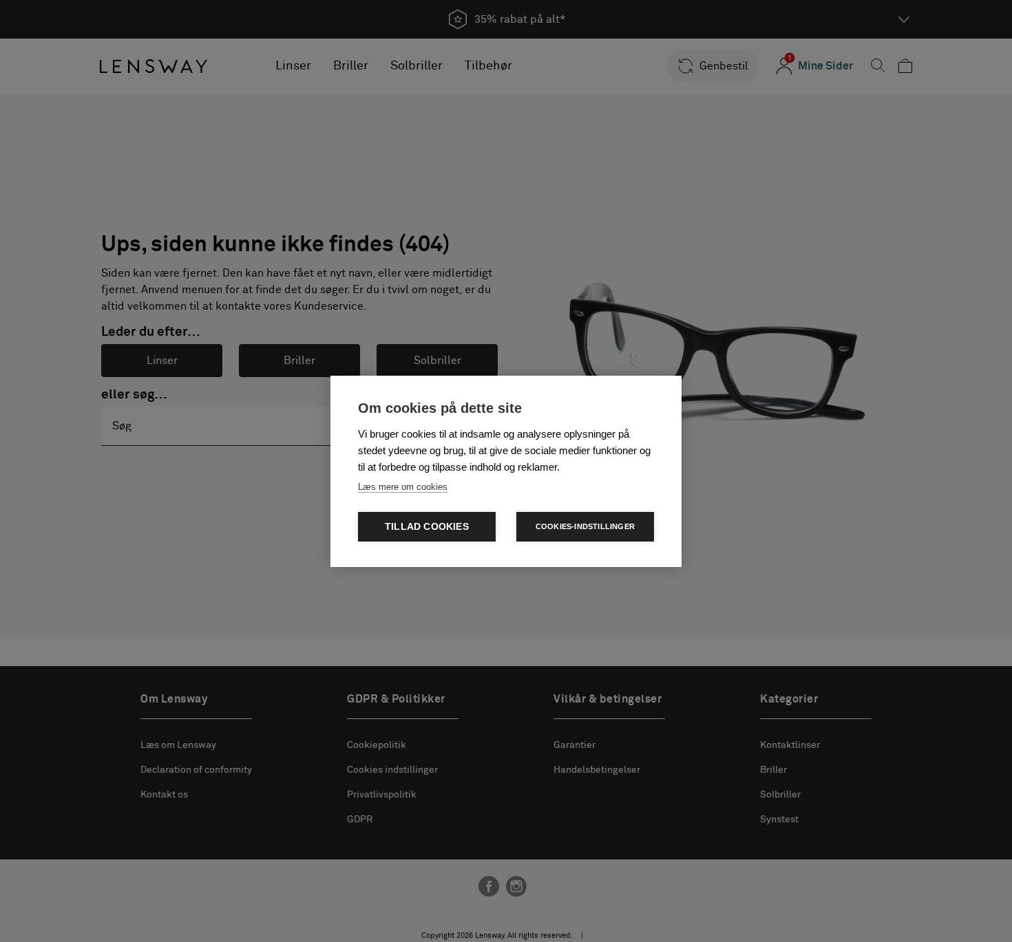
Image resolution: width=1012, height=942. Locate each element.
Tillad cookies (427, 527)
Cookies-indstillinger (585, 526)
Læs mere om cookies (402, 487)
